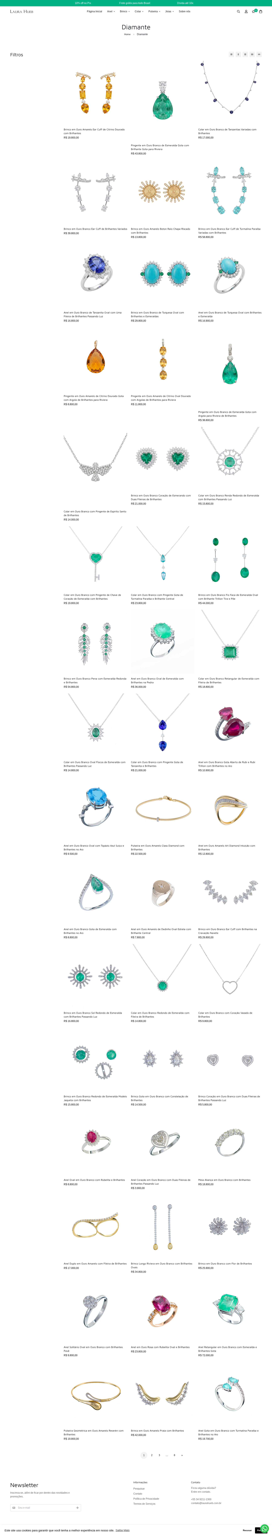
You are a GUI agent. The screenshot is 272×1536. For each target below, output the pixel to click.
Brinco (123, 11)
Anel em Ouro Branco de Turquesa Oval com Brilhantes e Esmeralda (229, 314)
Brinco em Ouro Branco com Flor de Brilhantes (225, 1263)
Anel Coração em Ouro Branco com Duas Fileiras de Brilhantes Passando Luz (160, 1181)
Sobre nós (184, 11)
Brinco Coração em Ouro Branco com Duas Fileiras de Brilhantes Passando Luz (229, 1098)
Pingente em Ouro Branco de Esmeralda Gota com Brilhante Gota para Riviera (160, 147)
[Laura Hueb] (21, 11)
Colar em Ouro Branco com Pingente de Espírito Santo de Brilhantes (95, 513)
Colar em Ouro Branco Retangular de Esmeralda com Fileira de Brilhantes (228, 680)
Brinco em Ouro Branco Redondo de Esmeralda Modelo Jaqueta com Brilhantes (95, 1098)
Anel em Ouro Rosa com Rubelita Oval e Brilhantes (160, 1347)
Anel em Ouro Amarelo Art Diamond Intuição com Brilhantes (226, 847)
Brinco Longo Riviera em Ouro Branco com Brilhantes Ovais (161, 1265)
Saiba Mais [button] (123, 1530)
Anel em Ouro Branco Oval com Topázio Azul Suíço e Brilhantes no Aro (94, 847)
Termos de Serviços (144, 1503)
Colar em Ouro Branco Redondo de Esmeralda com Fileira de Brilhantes (160, 1014)
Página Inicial (94, 11)
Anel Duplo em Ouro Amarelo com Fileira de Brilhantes (95, 1263)
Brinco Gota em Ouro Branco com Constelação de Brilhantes (159, 1098)
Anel (109, 11)
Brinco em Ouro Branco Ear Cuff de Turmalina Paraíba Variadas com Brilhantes (229, 230)
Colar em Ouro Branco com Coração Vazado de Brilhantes (225, 1014)
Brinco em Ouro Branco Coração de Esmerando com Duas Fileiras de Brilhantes (161, 497)
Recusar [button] (247, 1530)
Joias (168, 11)
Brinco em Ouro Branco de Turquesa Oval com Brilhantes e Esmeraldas (157, 314)
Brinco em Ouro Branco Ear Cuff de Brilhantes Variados (95, 228)
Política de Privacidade (146, 1498)
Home (127, 34)
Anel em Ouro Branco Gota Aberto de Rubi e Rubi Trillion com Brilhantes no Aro (226, 764)
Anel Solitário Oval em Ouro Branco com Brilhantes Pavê (93, 1349)
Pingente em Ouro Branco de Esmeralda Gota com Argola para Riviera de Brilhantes (227, 414)
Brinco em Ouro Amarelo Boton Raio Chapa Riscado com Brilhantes (160, 230)
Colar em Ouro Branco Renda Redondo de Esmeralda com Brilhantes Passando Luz (228, 497)
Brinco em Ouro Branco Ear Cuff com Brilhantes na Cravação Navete (227, 931)
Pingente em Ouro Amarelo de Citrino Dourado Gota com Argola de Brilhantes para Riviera (94, 398)
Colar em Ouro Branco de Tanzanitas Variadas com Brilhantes (227, 131)
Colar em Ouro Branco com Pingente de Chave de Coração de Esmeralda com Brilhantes (92, 596)
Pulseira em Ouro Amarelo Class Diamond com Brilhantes (157, 847)
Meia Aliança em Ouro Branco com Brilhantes (224, 1179)
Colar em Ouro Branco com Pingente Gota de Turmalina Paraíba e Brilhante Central (157, 596)
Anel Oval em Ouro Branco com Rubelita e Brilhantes (94, 1179)
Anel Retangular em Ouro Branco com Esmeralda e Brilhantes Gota (227, 1349)
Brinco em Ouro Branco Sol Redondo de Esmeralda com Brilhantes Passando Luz (93, 1014)
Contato (137, 1493)
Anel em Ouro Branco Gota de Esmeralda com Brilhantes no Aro (90, 931)
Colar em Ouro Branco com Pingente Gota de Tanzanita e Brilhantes (157, 764)
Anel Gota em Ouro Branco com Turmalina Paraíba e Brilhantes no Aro (228, 1432)
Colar (138, 11)
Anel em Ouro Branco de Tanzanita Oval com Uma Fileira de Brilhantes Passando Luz (93, 314)
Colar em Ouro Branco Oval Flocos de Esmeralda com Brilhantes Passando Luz (94, 764)
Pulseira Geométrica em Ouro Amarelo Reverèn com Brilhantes (94, 1432)
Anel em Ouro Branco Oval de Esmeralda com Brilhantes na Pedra (157, 680)
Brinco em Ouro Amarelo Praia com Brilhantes (157, 1430)
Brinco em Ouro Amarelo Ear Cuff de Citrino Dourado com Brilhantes (94, 131)
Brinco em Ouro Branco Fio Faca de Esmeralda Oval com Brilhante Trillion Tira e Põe (228, 596)
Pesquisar (139, 1488)
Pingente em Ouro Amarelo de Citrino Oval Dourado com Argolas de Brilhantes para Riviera (161, 398)
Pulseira (153, 11)
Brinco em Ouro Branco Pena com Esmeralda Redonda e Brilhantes (95, 680)
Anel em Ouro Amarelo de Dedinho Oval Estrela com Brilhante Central (161, 931)
